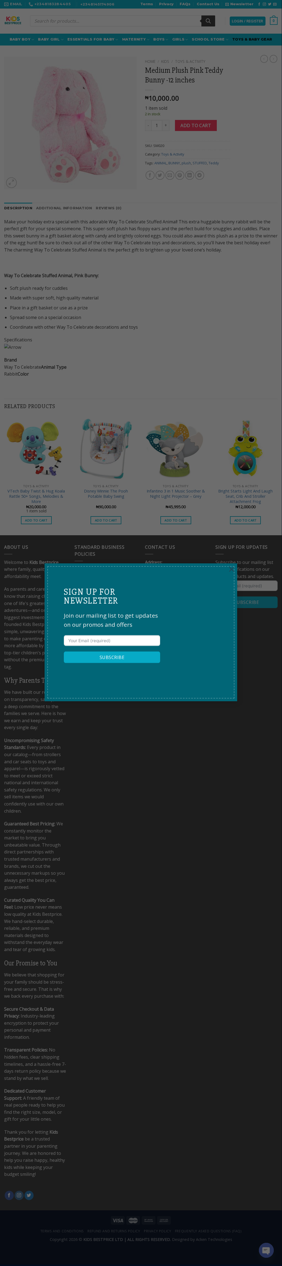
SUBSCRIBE (112, 657)
